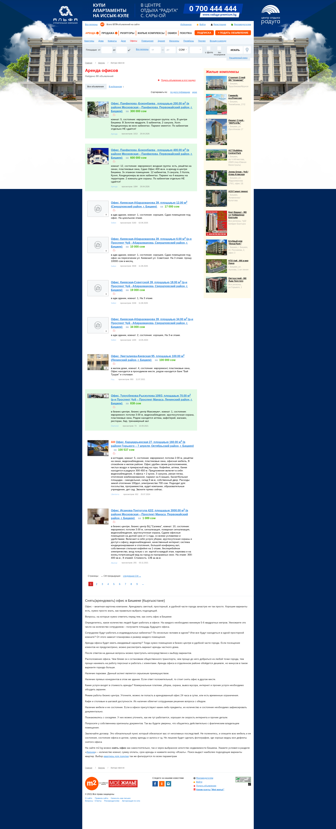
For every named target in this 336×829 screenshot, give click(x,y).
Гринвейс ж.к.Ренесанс (235, 96)
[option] (168, 10)
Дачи (123, 41)
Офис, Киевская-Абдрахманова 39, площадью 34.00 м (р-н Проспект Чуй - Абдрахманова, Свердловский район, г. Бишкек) (152, 323)
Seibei (113, 223)
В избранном (115, 86)
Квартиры (89, 41)
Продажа (108, 33)
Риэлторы (127, 33)
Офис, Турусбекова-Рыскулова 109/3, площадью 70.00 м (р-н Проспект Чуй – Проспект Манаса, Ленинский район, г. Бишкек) (151, 399)
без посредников (219, 53)
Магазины (174, 41)
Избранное (186, 24)
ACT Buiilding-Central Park (235, 151)
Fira (112, 379)
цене (194, 92)
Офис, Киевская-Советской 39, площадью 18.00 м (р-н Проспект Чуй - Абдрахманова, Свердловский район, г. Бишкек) (149, 286)
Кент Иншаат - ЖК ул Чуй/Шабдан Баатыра (237, 215)
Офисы (133, 41)
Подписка (204, 32)
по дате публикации (180, 92)
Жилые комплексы (151, 33)
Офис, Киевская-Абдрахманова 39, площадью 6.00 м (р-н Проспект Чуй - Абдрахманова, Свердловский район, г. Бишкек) (151, 242)
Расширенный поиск (238, 58)
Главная (88, 63)
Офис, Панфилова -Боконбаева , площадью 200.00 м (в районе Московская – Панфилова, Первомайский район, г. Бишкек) (151, 107)
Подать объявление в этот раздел (178, 80)
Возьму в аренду (218, 41)
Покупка (186, 33)
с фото (209, 52)
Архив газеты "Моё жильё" (210, 789)
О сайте (88, 798)
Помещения (147, 41)
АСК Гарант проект (238, 191)
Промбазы (188, 41)
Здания (161, 41)
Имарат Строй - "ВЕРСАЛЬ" (236, 121)
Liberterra (115, 494)
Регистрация (220, 24)
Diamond (114, 426)
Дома (101, 41)
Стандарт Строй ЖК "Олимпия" (236, 78)
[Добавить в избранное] (114, 114)
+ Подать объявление (233, 32)
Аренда (90, 33)
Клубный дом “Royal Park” (235, 242)
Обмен (172, 33)
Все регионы (91, 24)
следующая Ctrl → (132, 576)
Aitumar (114, 563)
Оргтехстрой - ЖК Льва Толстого (237, 279)
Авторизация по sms (131, 801)
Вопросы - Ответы (93, 801)
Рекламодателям (242, 24)
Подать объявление (206, 786)
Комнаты (112, 41)
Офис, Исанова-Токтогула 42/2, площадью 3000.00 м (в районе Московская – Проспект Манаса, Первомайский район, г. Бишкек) (149, 514)
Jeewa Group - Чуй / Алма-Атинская (238, 173)
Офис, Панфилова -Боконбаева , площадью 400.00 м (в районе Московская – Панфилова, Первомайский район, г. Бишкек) (151, 154)
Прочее (202, 41)
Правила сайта (101, 798)
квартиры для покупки (116, 756)
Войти (203, 24)
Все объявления (95, 86)
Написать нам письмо (121, 798)
